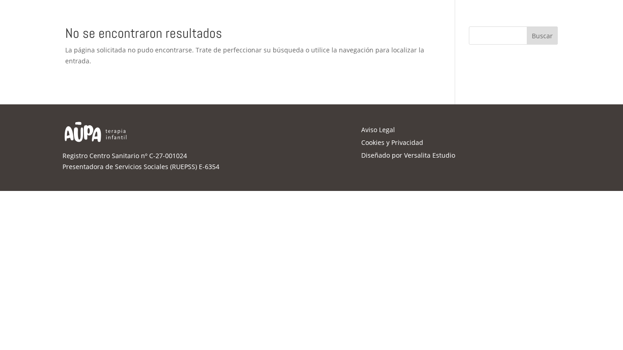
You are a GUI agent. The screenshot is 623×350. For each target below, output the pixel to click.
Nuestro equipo (250, 15)
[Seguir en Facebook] (516, 14)
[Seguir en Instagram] (532, 14)
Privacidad (407, 142)
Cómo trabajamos (358, 15)
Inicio (203, 15)
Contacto (414, 15)
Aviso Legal (378, 129)
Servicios (302, 15)
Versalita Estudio (429, 155)
